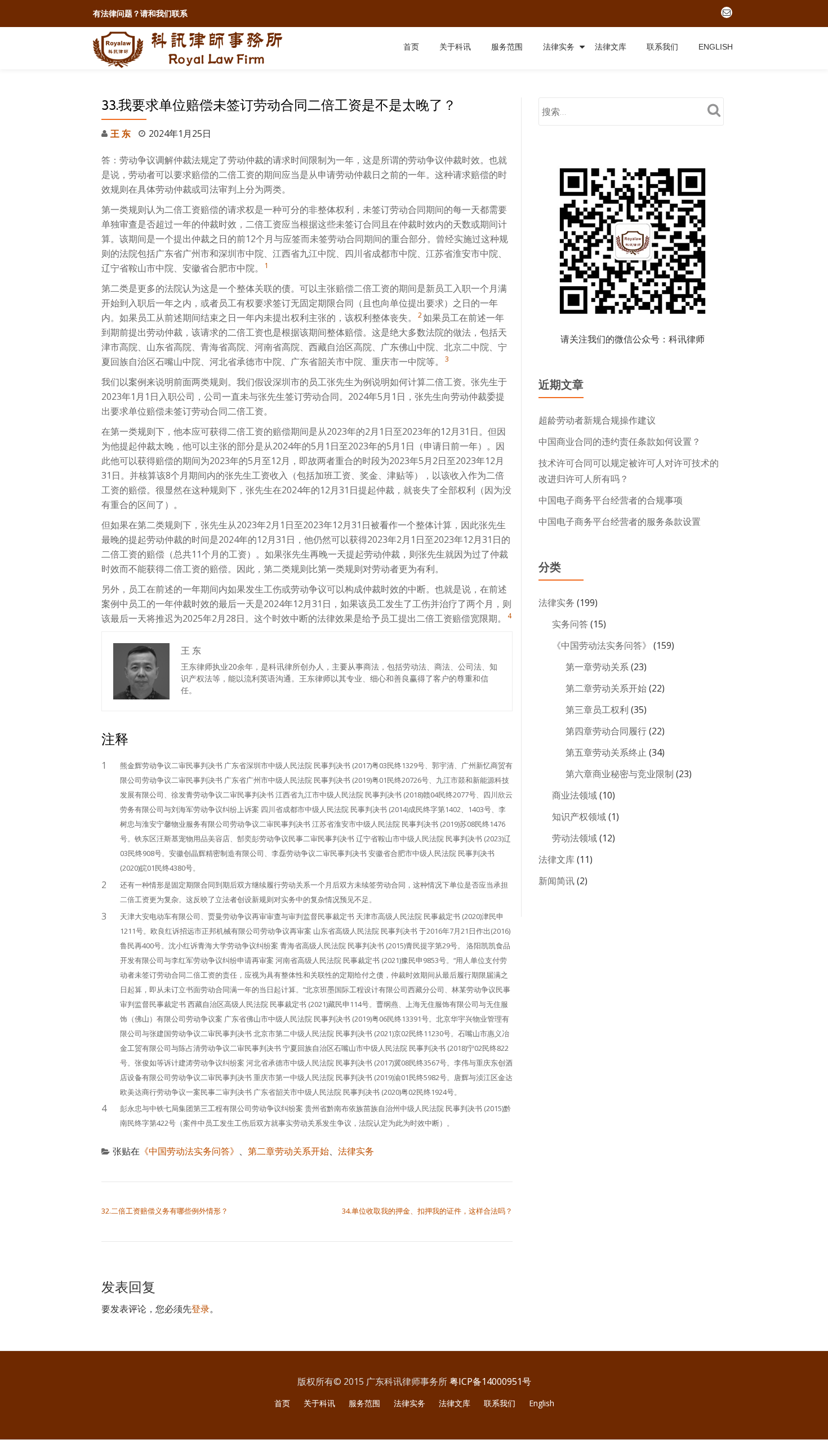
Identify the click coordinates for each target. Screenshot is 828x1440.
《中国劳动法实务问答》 (189, 1151)
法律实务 (559, 46)
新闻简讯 (556, 881)
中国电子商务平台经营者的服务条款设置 (619, 521)
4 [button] (509, 616)
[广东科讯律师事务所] (190, 48)
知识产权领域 (579, 816)
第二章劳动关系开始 (288, 1151)
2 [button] (420, 315)
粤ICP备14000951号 (490, 1381)
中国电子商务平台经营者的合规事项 (610, 500)
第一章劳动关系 (597, 667)
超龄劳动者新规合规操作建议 (597, 420)
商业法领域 (574, 795)
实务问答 (570, 624)
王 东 (120, 133)
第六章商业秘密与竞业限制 (620, 774)
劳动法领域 (574, 838)
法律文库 (610, 46)
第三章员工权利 (597, 709)
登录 (201, 1309)
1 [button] (267, 265)
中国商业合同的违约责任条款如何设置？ (619, 441)
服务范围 (507, 46)
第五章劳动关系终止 (606, 752)
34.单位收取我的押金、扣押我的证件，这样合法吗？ (427, 1211)
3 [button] (447, 359)
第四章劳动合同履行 (606, 731)
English (715, 46)
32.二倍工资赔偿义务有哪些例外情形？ (164, 1211)
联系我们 (662, 46)
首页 (411, 46)
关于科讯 (455, 46)
